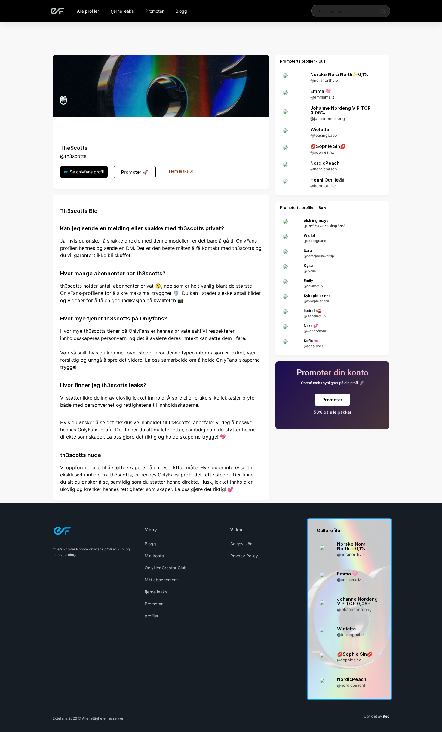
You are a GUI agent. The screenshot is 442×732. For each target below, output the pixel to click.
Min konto (154, 555)
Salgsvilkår (241, 543)
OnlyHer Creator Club (166, 567)
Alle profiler (88, 11)
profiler (151, 615)
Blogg (181, 11)
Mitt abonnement (161, 579)
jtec (386, 716)
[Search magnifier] (383, 11)
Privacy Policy (244, 555)
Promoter (155, 11)
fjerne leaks (122, 11)
